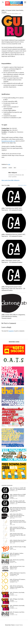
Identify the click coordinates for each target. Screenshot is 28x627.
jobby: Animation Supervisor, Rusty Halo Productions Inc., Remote (18, 541)
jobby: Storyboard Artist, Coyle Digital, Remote (17, 567)
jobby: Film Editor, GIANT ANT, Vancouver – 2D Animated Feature (12, 261)
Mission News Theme (9, 624)
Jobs (9, 164)
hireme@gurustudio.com (8, 141)
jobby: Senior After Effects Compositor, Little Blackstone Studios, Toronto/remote (13, 316)
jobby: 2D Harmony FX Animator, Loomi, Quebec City (17, 580)
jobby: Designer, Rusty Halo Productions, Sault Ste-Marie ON (17, 534)
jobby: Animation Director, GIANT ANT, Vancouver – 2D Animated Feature (13, 235)
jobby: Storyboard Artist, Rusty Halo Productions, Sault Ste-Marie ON (18, 522)
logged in (11, 331)
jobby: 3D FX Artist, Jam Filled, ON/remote (17, 560)
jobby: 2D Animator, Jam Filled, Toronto (17, 612)
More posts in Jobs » (22, 185)
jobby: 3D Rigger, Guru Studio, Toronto (17, 599)
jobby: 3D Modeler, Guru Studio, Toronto (17, 606)
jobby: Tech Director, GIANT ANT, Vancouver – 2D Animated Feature (12, 209)
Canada (10, 167)
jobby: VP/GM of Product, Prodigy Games (18, 547)
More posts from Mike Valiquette (10, 180)
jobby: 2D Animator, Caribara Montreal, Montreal (16, 554)
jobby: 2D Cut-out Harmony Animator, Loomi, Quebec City (17, 586)
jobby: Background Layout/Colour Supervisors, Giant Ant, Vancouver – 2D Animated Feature (13, 288)
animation (4, 167)
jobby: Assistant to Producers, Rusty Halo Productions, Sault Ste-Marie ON (18, 528)
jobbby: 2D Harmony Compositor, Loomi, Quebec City (18, 573)
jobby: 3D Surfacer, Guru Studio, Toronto (17, 593)
